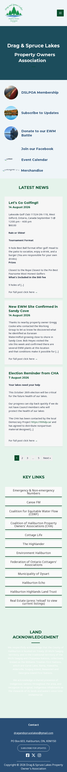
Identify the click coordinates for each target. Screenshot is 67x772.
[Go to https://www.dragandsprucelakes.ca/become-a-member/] (33, 92)
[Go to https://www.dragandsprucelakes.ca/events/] (33, 160)
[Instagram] (39, 755)
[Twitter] (33, 755)
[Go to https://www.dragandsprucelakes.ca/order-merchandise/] (32, 170)
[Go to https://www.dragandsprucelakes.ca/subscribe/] (33, 113)
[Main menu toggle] (60, 13)
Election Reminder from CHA (34, 373)
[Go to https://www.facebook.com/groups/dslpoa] (33, 149)
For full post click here (23, 292)
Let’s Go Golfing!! (23, 203)
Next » (47, 458)
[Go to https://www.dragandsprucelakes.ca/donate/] (33, 133)
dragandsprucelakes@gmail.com (33, 733)
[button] (33, 748)
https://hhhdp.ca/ (41, 422)
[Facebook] (28, 755)
